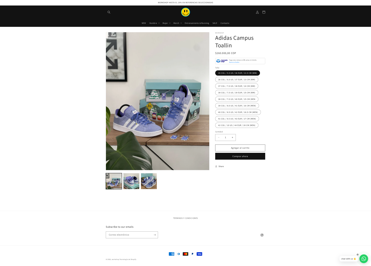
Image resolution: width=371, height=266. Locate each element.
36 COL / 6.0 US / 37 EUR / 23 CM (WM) (236, 79)
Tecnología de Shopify (128, 259)
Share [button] (221, 166)
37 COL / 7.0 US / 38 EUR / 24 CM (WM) (236, 86)
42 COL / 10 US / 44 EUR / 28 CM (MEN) (236, 125)
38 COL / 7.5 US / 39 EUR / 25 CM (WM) (236, 92)
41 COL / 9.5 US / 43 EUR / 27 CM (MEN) (237, 118)
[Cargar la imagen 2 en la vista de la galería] (131, 181)
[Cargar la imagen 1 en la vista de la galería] (114, 181)
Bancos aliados (234, 62)
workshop (115, 259)
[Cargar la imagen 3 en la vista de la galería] (149, 181)
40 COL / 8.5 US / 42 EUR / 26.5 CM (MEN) (238, 112)
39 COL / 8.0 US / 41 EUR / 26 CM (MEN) (237, 105)
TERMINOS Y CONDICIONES (185, 218)
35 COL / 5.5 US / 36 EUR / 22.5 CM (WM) (237, 73)
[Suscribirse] (154, 234)
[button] (109, 12)
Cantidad (219, 131)
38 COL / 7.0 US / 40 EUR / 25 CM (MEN (236, 99)
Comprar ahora (240, 156)
